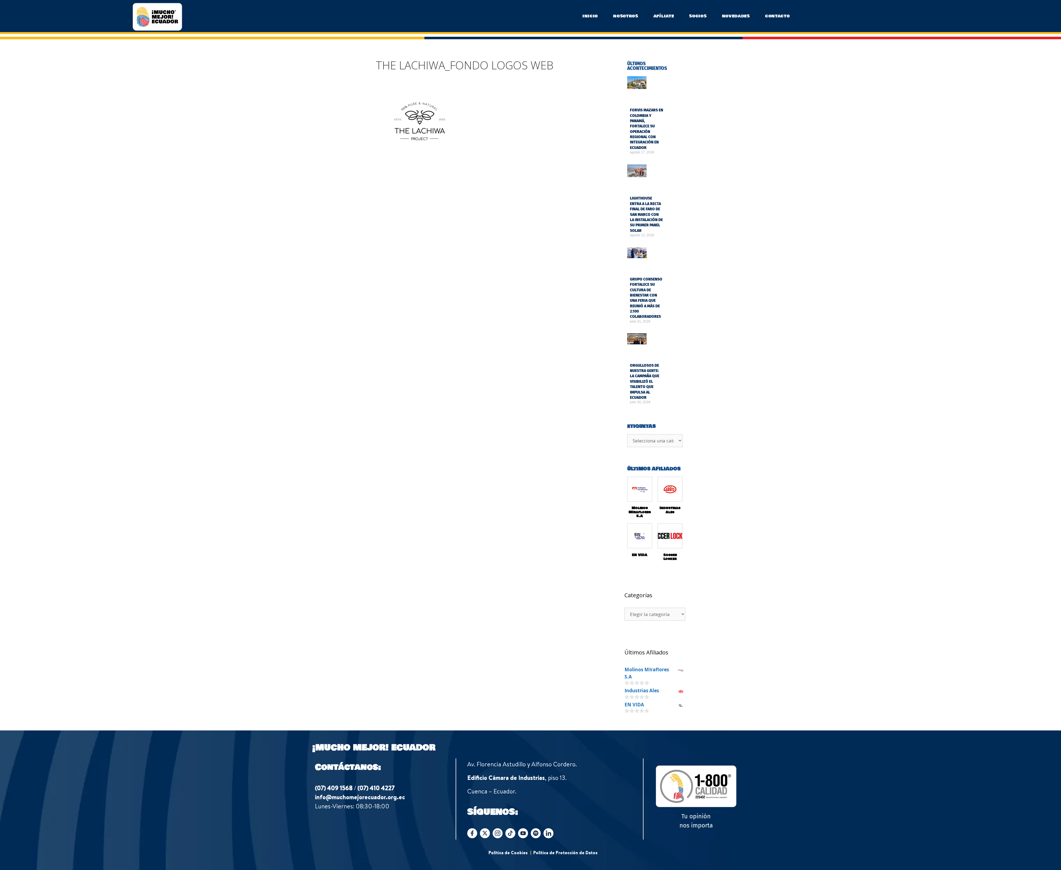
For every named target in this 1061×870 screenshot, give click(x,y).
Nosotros (625, 16)
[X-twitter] (485, 786)
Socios (698, 16)
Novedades (736, 16)
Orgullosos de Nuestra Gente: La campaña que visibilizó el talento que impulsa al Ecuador (644, 334)
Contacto (777, 16)
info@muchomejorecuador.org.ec (360, 749)
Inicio (590, 16)
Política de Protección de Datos (565, 805)
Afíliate (663, 16)
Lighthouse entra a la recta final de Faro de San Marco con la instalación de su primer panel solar (646, 188)
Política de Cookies (508, 805)
